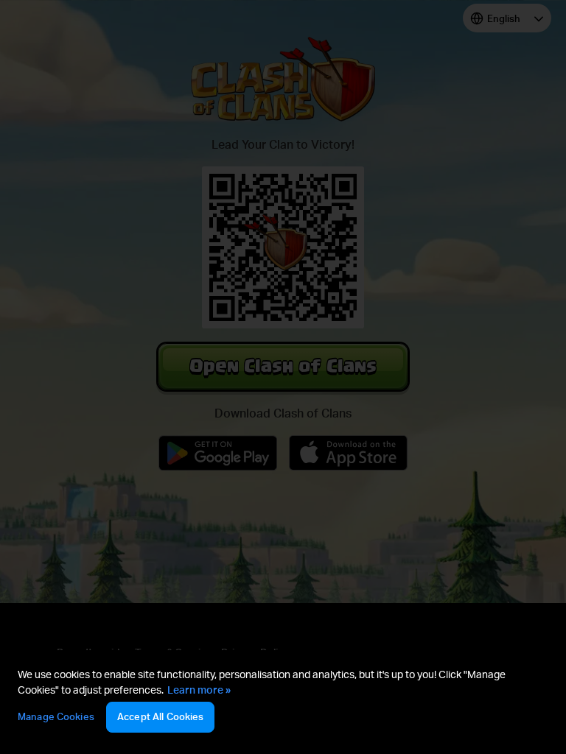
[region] (283, 702)
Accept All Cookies (160, 716)
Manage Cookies (56, 716)
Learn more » (199, 689)
